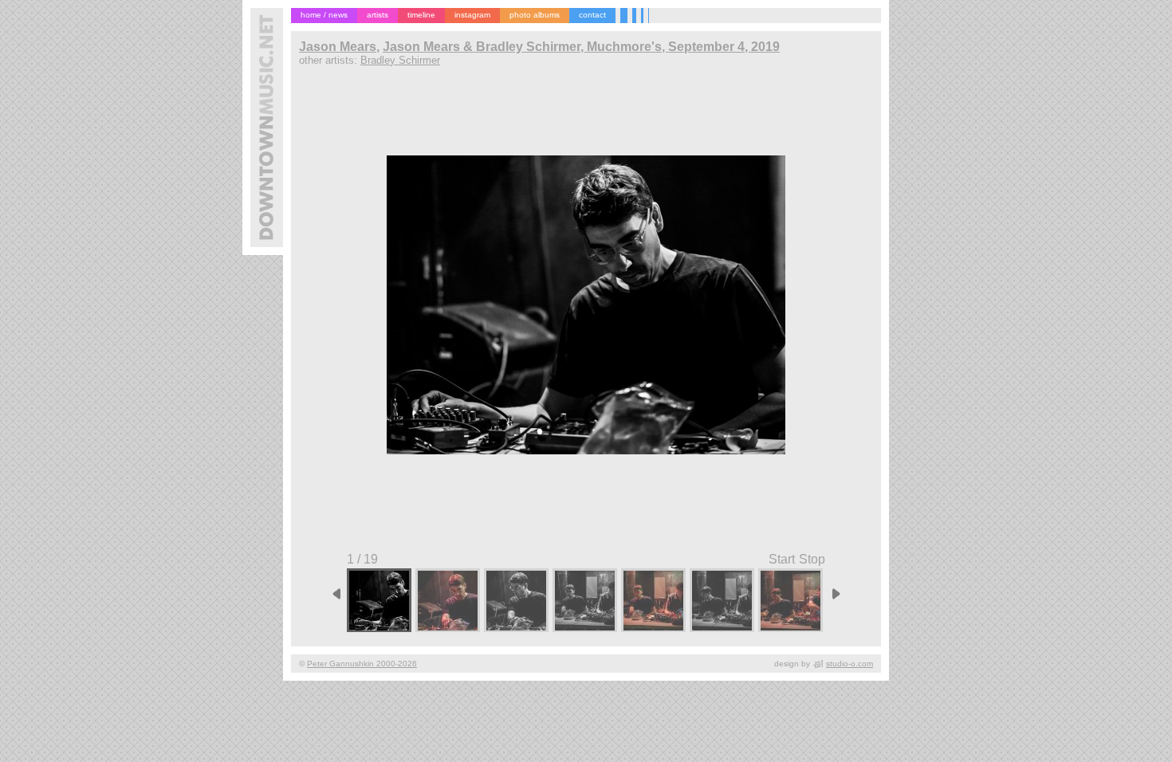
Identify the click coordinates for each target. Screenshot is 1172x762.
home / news (324, 14)
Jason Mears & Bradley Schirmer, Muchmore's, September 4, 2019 (581, 46)
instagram (472, 14)
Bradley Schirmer (400, 60)
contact (592, 14)
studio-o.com (849, 663)
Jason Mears (337, 46)
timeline (421, 14)
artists (377, 14)
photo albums (534, 14)
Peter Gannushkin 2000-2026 (362, 663)
